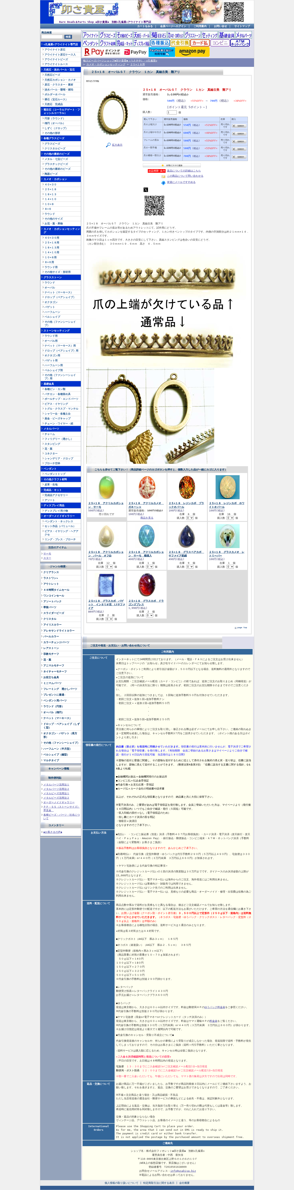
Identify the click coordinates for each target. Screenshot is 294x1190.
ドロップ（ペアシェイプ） (60, 297)
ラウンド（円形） (53, 706)
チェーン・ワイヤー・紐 (59, 423)
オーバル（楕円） (53, 712)
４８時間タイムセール (56, 589)
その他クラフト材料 (55, 479)
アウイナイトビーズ (56, 59)
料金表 (213, 1020)
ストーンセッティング (57, 330)
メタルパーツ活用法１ (56, 784)
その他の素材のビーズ (57, 153)
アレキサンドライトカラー (59, 630)
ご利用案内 (200, 26)
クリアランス (51, 572)
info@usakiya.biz (183, 1170)
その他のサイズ (54, 218)
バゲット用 (51, 360)
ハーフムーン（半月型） (57, 748)
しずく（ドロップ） (56, 128)
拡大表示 (117, 144)
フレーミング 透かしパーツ (60, 688)
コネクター (51, 453)
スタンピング (52, 443)
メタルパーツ (51, 428)
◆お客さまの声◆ (52, 832)
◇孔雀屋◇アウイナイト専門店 (61, 44)
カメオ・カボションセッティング (62, 230)
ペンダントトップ (55, 473)
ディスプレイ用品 (54, 505)
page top (242, 627)
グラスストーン (53, 277)
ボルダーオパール (55, 94)
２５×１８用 (52, 242)
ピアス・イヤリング (56, 403)
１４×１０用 (52, 252)
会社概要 (184, 1182)
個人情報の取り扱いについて (121, 1182)
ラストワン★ (50, 577)
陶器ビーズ (51, 173)
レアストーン (51, 648)
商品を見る (146, 517)
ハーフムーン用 (54, 365)
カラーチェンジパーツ (56, 642)
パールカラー (51, 636)
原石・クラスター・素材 (59, 84)
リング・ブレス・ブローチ (60, 539)
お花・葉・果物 (54, 223)
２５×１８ (51, 189)
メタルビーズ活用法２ (56, 797)
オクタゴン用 (52, 355)
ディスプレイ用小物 (56, 510)
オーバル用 (51, 340)
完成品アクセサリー (56, 495)
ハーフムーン (52, 311)
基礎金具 (49, 383)
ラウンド (50, 213)
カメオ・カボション (55, 179)
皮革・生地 (51, 484)
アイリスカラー (52, 624)
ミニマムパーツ (52, 683)
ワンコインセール (53, 595)
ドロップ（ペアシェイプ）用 (61, 350)
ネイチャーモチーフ (55, 671)
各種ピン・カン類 (55, 389)
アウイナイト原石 (55, 49)
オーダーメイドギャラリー (59, 515)
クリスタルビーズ (55, 148)
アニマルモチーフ (53, 665)
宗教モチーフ (51, 653)
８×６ (48, 208)
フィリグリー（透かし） (59, 438)
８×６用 (49, 262)
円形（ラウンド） (55, 118)
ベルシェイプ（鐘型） (56, 754)
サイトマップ (242, 26)
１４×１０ (51, 199)
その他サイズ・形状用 (58, 271)
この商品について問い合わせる (185, 175)
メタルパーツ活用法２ (56, 788)
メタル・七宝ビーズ (56, 159)
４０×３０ (51, 184)
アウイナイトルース (56, 64)
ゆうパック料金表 (214, 1007)
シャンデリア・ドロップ (59, 458)
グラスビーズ (52, 143)
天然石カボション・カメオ (60, 79)
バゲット (50, 306)
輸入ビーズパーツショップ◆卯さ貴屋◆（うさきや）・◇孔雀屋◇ (120, 60)
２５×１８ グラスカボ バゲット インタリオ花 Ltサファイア (106, 604)
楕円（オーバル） (55, 123)
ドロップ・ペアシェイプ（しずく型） (61, 725)
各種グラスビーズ (54, 138)
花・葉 (48, 448)
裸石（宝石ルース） (56, 99)
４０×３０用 (52, 237)
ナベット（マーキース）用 (60, 345)
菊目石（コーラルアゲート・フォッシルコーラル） (62, 111)
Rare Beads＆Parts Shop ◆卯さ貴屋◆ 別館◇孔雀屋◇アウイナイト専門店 (105, 21)
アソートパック (52, 601)
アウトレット (51, 583)
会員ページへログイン (173, 26)
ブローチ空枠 (52, 463)
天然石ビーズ (52, 74)
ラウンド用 (51, 267)
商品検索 (46, 32)
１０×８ (49, 204)
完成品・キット (53, 489)
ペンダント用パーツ (55, 700)
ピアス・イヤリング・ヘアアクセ (61, 533)
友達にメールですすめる (181, 182)
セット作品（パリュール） (60, 526)
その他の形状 (52, 133)
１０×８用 (51, 257)
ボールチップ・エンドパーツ (61, 398)
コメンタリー (56, 825)
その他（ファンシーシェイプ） (60, 323)
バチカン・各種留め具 (58, 394)
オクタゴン (51, 302)
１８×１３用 (52, 247)
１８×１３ (51, 194)
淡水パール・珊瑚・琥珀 (59, 89)
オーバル (50, 287)
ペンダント (50, 468)
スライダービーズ (53, 613)
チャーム (50, 434)
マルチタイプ (51, 760)
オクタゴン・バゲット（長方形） (60, 735)
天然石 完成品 (54, 104)
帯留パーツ (49, 607)
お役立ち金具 (51, 677)
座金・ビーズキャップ (58, 418)
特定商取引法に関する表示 (158, 1182)
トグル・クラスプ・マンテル (61, 408)
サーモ (47, 553)
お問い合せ (220, 26)
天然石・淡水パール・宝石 (59, 69)
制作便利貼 (54, 777)
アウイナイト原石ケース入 (60, 54)
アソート (50, 500)
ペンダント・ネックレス (59, 521)
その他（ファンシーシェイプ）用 (60, 377)
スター (47, 557)
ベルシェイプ (52, 316)
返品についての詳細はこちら (184, 170)
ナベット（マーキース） (59, 292)
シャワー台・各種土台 (58, 413)
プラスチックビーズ (56, 164)
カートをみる (145, 26)
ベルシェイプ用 (54, 370)
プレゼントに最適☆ (54, 694)
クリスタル (49, 618)
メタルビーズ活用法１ (56, 793)
